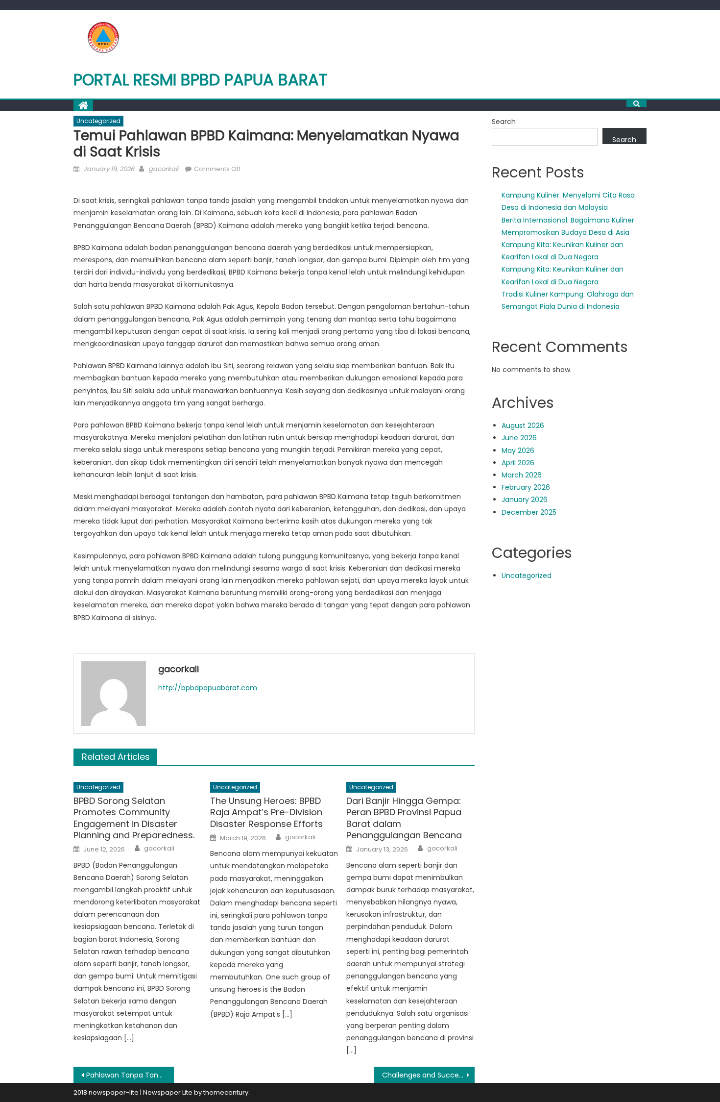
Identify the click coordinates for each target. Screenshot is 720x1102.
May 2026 (518, 450)
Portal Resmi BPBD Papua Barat (200, 80)
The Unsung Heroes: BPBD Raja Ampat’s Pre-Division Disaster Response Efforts (266, 812)
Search (504, 121)
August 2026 (523, 425)
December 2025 (529, 512)
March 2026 (522, 475)
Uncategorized (98, 121)
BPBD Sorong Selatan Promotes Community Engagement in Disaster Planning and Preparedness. (133, 818)
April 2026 (518, 463)
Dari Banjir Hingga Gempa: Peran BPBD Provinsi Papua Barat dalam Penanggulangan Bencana (404, 818)
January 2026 (525, 499)
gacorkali (163, 169)
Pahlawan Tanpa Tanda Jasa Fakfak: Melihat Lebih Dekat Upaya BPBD (130, 1075)
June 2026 (519, 438)
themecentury (225, 1092)
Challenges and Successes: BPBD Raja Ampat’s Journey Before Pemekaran (428, 1075)
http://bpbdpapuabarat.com (207, 688)
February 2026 (526, 487)
